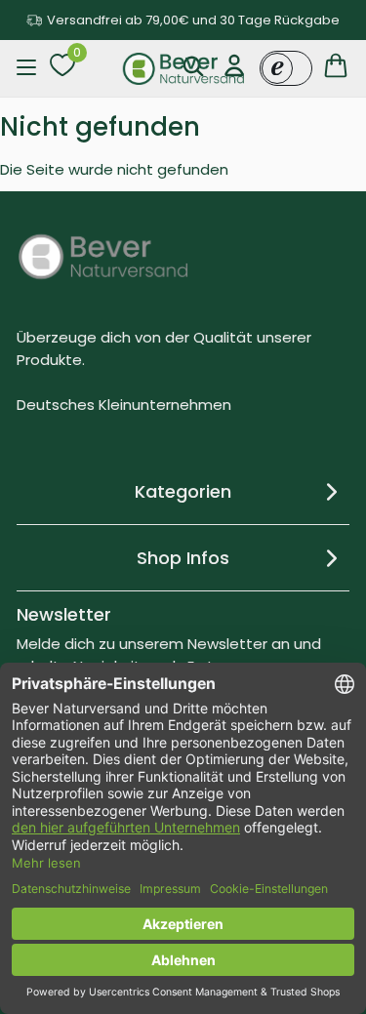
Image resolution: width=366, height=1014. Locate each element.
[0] (62, 68)
